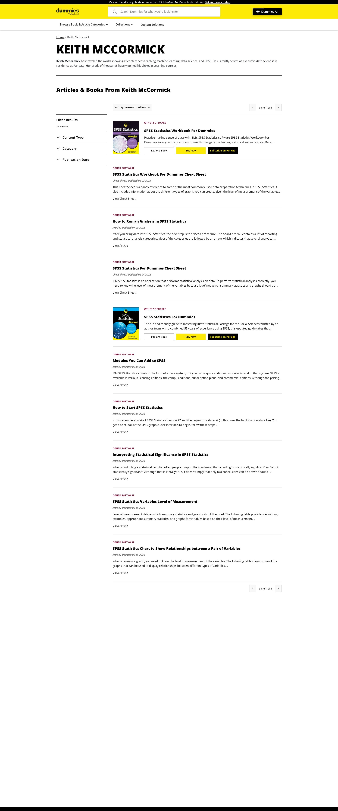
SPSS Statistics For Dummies (169, 317)
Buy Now (191, 150)
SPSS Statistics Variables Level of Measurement (155, 501)
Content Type (73, 137)
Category (69, 148)
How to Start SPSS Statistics (138, 408)
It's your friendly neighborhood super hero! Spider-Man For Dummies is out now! (169, 2)
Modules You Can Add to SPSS (139, 361)
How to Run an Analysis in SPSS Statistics (149, 221)
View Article (120, 246)
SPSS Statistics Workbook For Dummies (179, 131)
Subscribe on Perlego (223, 150)
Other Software (155, 122)
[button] (84, 24)
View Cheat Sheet (124, 199)
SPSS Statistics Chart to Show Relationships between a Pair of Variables (176, 548)
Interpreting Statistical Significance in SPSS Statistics (160, 454)
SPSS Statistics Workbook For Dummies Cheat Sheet (159, 174)
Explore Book (159, 150)
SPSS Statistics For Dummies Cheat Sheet (149, 268)
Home (60, 37)
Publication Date (75, 159)
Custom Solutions (152, 25)
